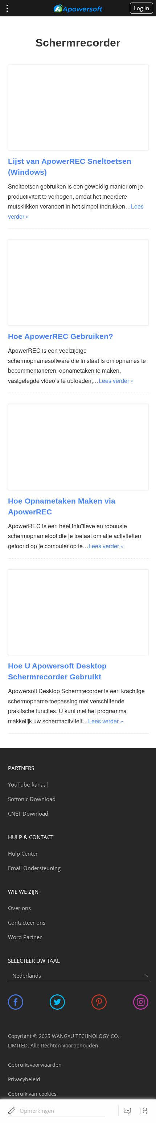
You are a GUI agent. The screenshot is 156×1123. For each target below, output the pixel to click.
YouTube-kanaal (28, 784)
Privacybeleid (24, 1079)
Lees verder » (116, 380)
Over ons (19, 908)
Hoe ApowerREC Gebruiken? (60, 336)
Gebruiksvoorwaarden (35, 1064)
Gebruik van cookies (32, 1093)
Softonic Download (32, 799)
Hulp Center (23, 853)
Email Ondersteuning (34, 868)
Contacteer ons (26, 922)
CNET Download (28, 813)
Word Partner (25, 937)
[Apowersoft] (78, 8)
